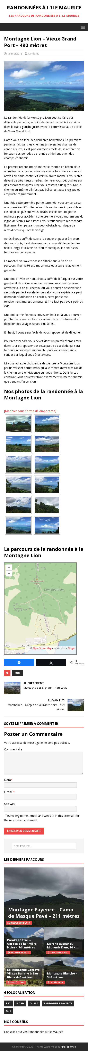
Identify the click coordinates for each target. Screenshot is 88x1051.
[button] (82, 27)
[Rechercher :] (44, 846)
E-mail (8, 792)
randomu (33, 53)
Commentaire (13, 749)
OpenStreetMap (42, 648)
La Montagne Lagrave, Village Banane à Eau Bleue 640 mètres (24, 973)
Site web (9, 804)
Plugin (71, 648)
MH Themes (69, 1047)
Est (8, 1003)
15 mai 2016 (15, 53)
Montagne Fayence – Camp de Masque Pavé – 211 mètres (44, 912)
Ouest (34, 1003)
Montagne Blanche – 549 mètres (62, 975)
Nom (7, 780)
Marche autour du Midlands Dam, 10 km (62, 945)
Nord (20, 1003)
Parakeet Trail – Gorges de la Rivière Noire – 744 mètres (22, 943)
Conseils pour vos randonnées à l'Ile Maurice (33, 1032)
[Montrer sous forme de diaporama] (30, 411)
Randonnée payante (58, 1003)
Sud (17, 673)
